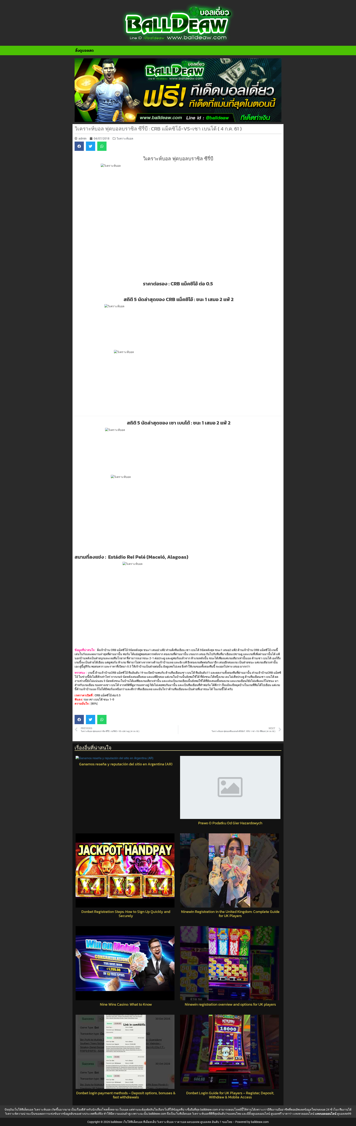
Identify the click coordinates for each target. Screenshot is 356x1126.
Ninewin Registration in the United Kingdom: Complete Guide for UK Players (230, 914)
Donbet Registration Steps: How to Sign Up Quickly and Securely (125, 914)
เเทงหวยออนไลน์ (303, 1113)
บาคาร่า (287, 1113)
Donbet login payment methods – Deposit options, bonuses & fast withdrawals (126, 1095)
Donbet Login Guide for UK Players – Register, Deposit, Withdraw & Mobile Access (230, 1095)
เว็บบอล (123, 1109)
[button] (79, 146)
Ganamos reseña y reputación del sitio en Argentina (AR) (125, 764)
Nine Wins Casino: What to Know (126, 1004)
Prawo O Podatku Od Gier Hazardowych (230, 823)
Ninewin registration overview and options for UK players (230, 1004)
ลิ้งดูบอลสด (84, 50)
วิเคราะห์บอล (125, 138)
